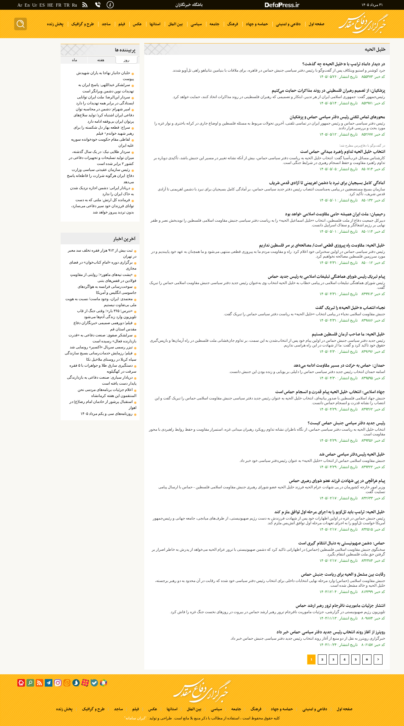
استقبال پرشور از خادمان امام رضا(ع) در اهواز (102, 404)
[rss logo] (85, 5)
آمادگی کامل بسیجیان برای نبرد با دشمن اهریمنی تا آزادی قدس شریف (327, 183)
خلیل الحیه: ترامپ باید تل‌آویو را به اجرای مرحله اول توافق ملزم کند (329, 512)
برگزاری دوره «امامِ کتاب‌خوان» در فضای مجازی (102, 265)
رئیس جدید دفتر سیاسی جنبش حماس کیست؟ (346, 423)
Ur (34, 5)
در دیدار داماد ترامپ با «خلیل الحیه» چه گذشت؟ (343, 64)
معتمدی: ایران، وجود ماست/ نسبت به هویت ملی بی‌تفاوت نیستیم (100, 302)
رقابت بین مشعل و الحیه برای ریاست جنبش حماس (343, 574)
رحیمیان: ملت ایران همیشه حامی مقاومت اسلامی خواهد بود (335, 214)
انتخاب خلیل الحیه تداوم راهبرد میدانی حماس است (342, 151)
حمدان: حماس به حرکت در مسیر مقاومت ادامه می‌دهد (339, 365)
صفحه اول (344, 709)
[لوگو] (363, 34)
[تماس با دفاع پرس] (98, 4)
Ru (74, 5)
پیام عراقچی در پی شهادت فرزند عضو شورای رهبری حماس (337, 481)
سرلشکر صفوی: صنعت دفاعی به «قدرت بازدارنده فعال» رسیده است (102, 338)
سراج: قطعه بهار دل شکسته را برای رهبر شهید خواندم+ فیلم (104, 130)
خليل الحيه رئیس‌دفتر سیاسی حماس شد (352, 454)
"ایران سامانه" (135, 718)
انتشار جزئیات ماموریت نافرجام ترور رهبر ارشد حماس (340, 605)
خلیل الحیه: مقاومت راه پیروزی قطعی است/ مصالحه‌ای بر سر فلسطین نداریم (322, 245)
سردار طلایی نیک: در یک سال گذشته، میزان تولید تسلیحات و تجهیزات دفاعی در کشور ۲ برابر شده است (101, 157)
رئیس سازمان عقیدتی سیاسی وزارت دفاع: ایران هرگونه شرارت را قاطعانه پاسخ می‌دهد (100, 175)
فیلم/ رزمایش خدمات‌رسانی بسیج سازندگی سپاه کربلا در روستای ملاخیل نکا (100, 356)
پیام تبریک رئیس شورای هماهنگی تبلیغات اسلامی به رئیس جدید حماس (326, 276)
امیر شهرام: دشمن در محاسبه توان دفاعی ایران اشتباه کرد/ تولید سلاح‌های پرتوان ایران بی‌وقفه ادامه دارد (104, 115)
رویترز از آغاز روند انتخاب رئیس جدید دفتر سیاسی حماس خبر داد (330, 632)
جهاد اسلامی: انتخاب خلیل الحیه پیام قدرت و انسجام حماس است (330, 392)
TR (66, 5)
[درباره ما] (110, 4)
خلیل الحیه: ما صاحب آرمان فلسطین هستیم (348, 334)
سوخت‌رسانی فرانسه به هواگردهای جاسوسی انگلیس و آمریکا (107, 289)
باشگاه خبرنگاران (189, 5)
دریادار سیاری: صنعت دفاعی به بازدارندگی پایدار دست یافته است (101, 380)
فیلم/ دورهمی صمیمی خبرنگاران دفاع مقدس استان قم (105, 326)
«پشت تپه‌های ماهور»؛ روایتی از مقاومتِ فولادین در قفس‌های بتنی (103, 277)
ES (42, 5)
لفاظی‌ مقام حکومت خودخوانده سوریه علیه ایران (102, 142)
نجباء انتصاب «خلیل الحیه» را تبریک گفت (350, 307)
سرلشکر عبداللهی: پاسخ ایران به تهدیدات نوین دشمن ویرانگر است (106, 88)
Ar (19, 5)
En (27, 5)
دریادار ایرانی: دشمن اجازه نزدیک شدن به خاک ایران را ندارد (102, 191)
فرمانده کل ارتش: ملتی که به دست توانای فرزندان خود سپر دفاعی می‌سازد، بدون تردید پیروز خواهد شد (102, 206)
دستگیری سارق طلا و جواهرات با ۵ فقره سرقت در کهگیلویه (102, 368)
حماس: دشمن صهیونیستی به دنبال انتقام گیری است (341, 543)
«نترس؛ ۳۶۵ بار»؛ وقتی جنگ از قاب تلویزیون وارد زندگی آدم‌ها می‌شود (106, 314)
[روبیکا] (103, 683)
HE (50, 5)
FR (58, 5)
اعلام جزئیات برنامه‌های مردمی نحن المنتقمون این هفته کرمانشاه (107, 392)
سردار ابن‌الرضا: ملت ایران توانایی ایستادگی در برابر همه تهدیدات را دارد (105, 100)
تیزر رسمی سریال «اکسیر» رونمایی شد (101, 347)
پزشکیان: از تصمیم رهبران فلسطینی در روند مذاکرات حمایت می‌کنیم (328, 90)
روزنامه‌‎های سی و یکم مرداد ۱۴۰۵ (106, 413)
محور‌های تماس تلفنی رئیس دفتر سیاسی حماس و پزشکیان (337, 117)
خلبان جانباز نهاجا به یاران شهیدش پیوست (105, 76)
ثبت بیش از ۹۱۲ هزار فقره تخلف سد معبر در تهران (102, 253)
